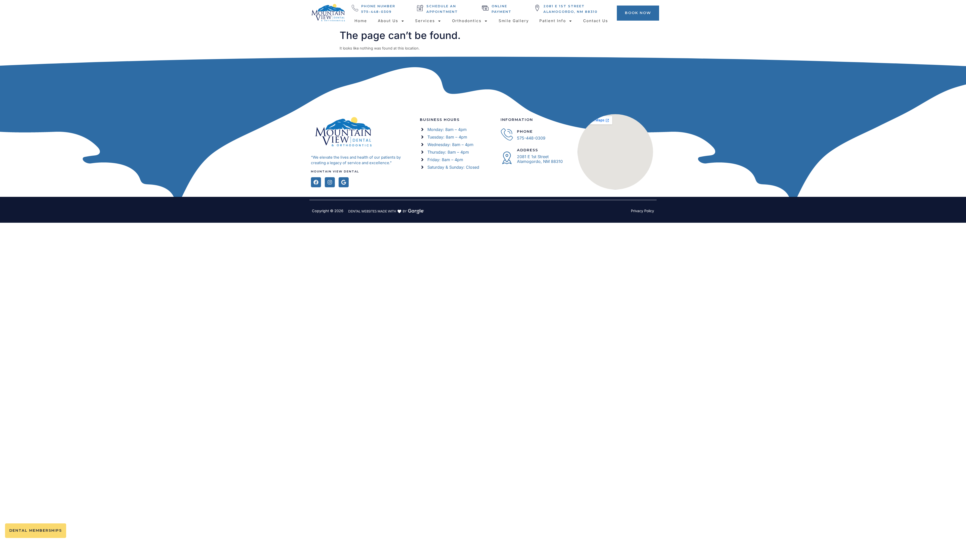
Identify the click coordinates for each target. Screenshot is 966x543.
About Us (388, 20)
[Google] (344, 182)
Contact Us (595, 20)
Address (527, 150)
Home (360, 20)
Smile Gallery (514, 20)
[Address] (507, 157)
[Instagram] (330, 182)
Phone (525, 131)
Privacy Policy (642, 211)
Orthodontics (466, 20)
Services (425, 20)
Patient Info (552, 20)
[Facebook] (316, 182)
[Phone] (507, 134)
